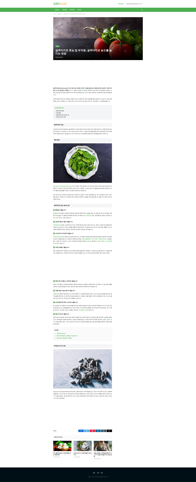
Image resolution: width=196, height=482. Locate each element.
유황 (54, 294)
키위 (93, 239)
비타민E (61, 237)
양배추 (94, 296)
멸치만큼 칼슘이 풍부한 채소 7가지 (134, 4)
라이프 (79, 10)
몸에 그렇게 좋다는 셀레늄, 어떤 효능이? (67, 336)
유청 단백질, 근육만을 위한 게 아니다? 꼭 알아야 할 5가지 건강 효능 (103, 454)
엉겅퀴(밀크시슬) (57, 225)
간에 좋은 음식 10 (61, 333)
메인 (94, 472)
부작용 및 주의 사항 (61, 117)
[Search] (142, 9)
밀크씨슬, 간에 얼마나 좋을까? (64, 338)
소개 (98, 472)
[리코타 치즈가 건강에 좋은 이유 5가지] (83, 446)
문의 (102, 472)
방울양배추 (88, 239)
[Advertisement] (82, 74)
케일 (83, 239)
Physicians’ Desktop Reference (62, 186)
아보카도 (89, 241)
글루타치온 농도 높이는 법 (62, 115)
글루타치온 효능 (60, 111)
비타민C (55, 237)
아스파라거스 (82, 310)
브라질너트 (88, 215)
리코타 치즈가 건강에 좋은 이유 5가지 (83, 453)
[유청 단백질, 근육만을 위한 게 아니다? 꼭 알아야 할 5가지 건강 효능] (103, 446)
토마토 (108, 319)
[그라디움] (60, 4)
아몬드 (103, 241)
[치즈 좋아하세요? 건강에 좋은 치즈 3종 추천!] (62, 446)
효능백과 (64, 10)
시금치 (99, 241)
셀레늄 (55, 213)
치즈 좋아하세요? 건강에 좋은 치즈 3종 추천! (62, 453)
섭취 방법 (58, 113)
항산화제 (83, 90)
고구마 (107, 241)
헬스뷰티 (72, 10)
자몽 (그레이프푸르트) (100, 239)
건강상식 (57, 10)
